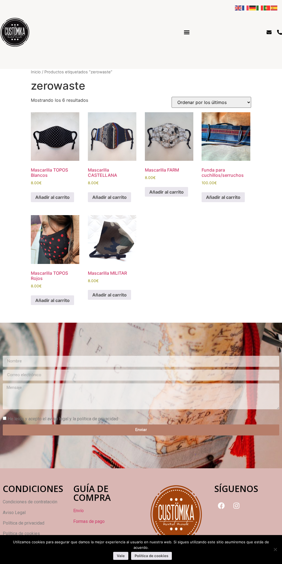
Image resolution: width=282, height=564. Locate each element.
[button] (186, 32)
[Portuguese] (267, 7)
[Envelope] (269, 32)
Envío (78, 510)
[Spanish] (274, 7)
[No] (275, 549)
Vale (121, 556)
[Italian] (260, 7)
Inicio (36, 72)
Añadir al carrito (52, 197)
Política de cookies (151, 556)
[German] (252, 7)
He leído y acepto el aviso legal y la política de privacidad (63, 418)
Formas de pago (89, 521)
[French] (245, 7)
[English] (238, 7)
